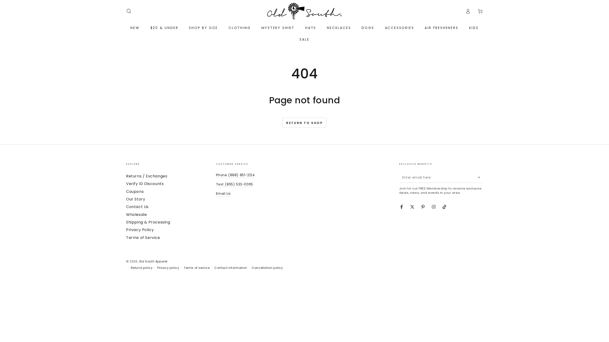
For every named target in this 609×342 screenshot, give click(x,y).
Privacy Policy (140, 230)
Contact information (230, 268)
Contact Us (137, 206)
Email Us (223, 193)
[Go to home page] (304, 11)
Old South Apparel (153, 261)
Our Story (135, 199)
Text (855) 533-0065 (234, 184)
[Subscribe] (480, 177)
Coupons (135, 191)
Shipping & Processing (148, 222)
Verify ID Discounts (145, 183)
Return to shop (304, 123)
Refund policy (142, 268)
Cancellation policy (267, 268)
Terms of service (197, 268)
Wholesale (136, 214)
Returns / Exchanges (146, 176)
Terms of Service (143, 237)
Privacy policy (168, 268)
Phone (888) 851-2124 (235, 175)
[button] (129, 11)
